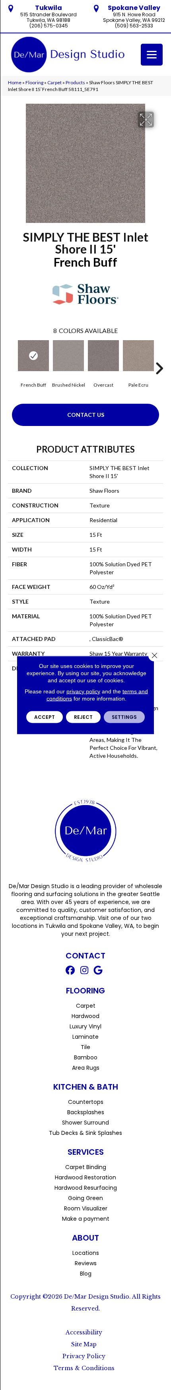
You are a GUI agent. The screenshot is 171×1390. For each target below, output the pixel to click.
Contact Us (85, 414)
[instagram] (84, 971)
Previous (12, 356)
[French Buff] (33, 355)
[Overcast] (103, 355)
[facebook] (70, 971)
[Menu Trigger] (152, 55)
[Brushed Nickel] (68, 355)
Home (14, 82)
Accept (44, 717)
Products (75, 82)
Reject (83, 717)
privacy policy (83, 691)
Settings (124, 717)
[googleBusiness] (98, 971)
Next (159, 356)
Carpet (54, 82)
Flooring (34, 82)
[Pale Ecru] (138, 355)
